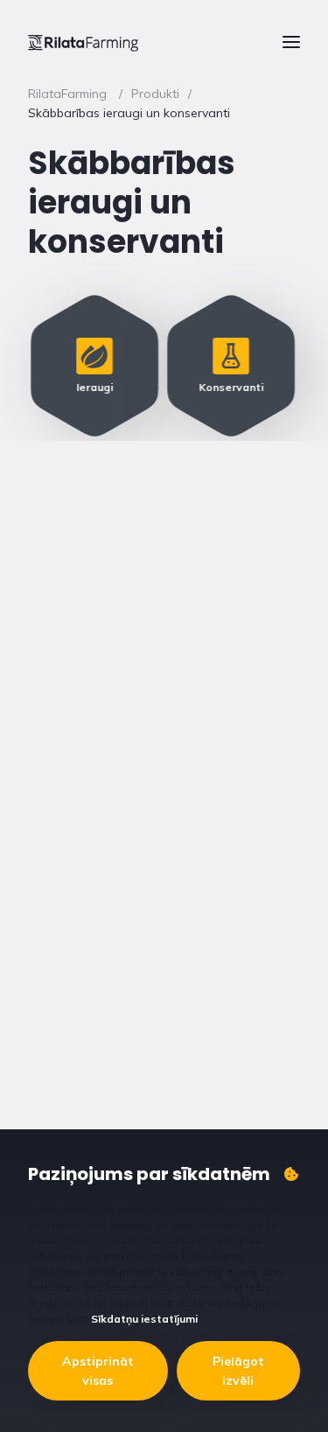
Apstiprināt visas (98, 1370)
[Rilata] (83, 42)
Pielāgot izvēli (238, 1370)
